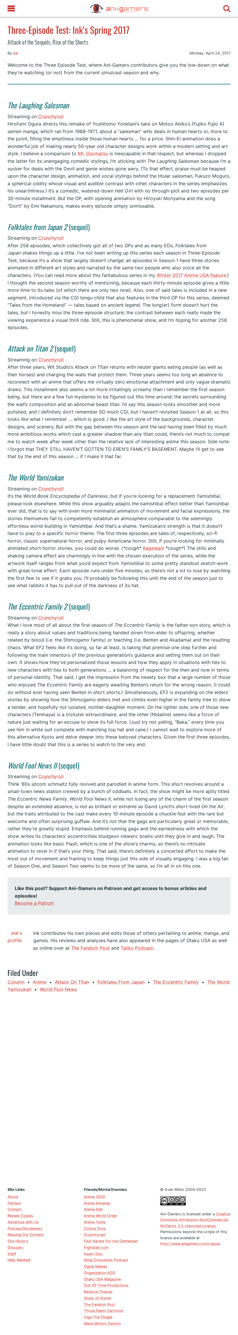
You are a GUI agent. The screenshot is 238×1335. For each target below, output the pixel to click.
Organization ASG (99, 1273)
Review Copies (20, 1216)
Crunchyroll (51, 116)
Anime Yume (94, 1222)
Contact (14, 1209)
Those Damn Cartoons (103, 1310)
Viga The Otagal (98, 1317)
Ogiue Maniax (95, 1266)
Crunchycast (95, 1234)
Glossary (15, 1247)
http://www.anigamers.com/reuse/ (190, 1244)
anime (39, 982)
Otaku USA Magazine (102, 1279)
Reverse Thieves (98, 1292)
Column (16, 982)
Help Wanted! (19, 1260)
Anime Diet (93, 1209)
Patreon (14, 1203)
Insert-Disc (93, 1254)
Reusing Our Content (26, 1234)
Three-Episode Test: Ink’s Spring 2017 (68, 29)
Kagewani (153, 548)
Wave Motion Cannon (102, 1323)
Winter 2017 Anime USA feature (191, 275)
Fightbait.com (96, 1247)
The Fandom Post (90, 948)
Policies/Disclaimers (25, 1228)
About (13, 1197)
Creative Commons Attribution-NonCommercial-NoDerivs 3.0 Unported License (195, 1220)
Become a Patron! (34, 903)
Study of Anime (97, 1298)
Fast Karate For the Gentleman (111, 1241)
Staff (12, 1254)
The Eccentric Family (176, 982)
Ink (15, 53)
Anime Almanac (97, 1203)
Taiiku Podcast (137, 948)
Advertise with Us (23, 1222)
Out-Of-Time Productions (106, 1285)
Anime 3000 (94, 1197)
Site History (18, 1241)
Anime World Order (100, 1216)
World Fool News (58, 989)
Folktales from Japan (121, 982)
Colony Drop (95, 1228)
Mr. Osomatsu (93, 153)
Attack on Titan (72, 982)
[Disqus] (119, 1088)
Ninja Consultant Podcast (106, 1260)
